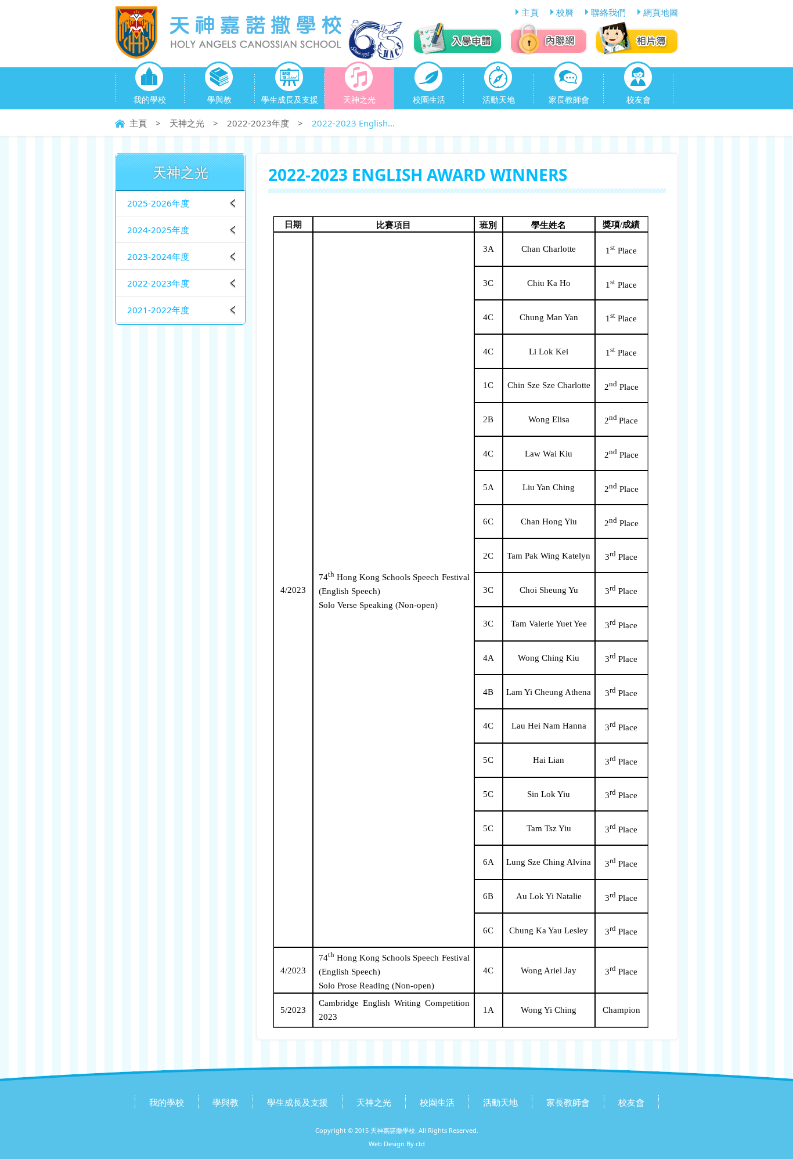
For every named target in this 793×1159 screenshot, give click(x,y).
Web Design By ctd (397, 1143)
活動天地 (498, 99)
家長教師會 (569, 99)
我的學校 (150, 99)
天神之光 (359, 99)
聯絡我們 (608, 12)
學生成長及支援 (289, 99)
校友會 (638, 99)
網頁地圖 (660, 12)
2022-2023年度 (258, 123)
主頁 (530, 12)
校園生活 (429, 99)
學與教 (219, 99)
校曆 (565, 12)
